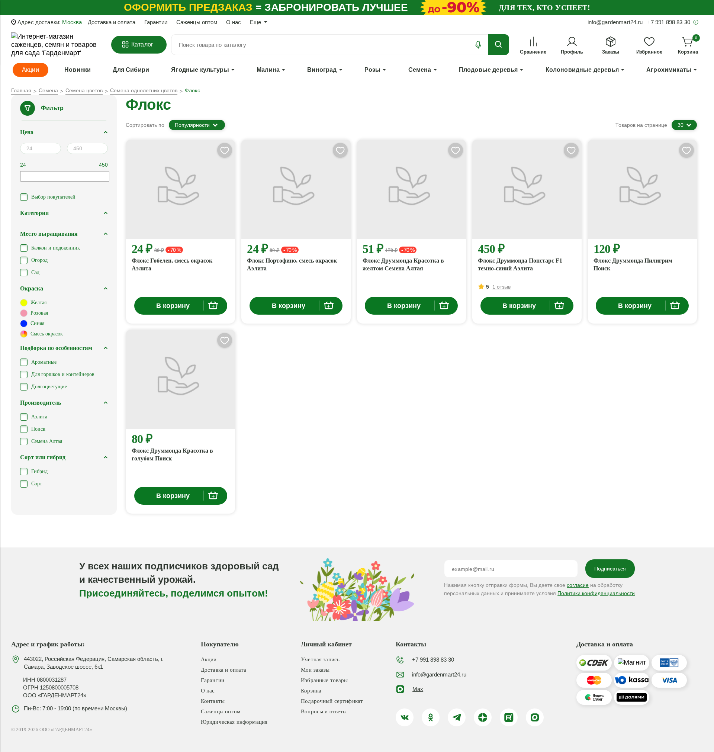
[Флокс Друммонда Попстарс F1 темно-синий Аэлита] (526, 189)
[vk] (405, 717)
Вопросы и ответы (324, 711)
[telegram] (457, 717)
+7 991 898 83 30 (433, 659)
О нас (233, 22)
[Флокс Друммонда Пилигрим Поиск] (642, 189)
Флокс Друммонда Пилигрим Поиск (633, 264)
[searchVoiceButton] (478, 44)
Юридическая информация (234, 722)
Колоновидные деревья (582, 70)
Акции (209, 659)
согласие (578, 585)
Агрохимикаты (668, 70)
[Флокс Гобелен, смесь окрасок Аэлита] (180, 189)
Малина (268, 70)
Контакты (213, 701)
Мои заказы (315, 670)
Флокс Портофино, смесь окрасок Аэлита (292, 264)
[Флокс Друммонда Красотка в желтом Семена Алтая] (411, 189)
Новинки (77, 70)
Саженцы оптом (196, 22)
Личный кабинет (326, 644)
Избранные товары (324, 680)
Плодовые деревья (488, 70)
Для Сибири (131, 70)
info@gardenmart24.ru (439, 674)
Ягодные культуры (200, 70)
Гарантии (155, 22)
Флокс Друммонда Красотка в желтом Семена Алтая (403, 264)
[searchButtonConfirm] (498, 44)
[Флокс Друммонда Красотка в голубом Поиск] (180, 379)
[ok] (431, 717)
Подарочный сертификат (332, 701)
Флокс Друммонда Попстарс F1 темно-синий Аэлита (520, 264)
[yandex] (483, 717)
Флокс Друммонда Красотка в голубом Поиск (172, 454)
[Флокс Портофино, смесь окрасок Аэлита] (295, 189)
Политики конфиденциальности (596, 593)
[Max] (535, 717)
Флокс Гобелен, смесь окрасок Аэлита (172, 264)
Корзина (311, 691)
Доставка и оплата (111, 22)
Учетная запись (320, 659)
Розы (372, 70)
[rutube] (509, 717)
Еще (255, 22)
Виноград (322, 70)
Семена (419, 70)
